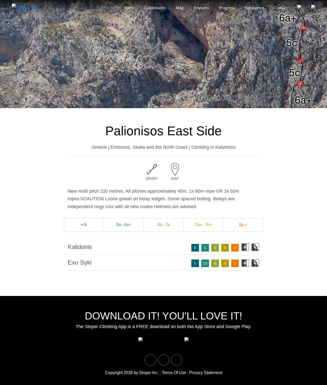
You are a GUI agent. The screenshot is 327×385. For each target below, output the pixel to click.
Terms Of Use (174, 372)
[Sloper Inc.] (26, 7)
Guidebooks (155, 7)
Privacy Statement (205, 372)
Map (180, 7)
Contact (280, 7)
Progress (227, 7)
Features (201, 7)
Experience (254, 7)
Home (128, 7)
